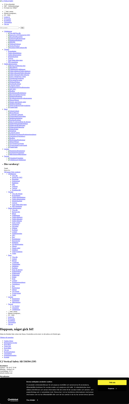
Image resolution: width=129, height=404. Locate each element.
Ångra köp (7, 346)
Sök (22, 28)
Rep (13, 237)
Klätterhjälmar (16, 271)
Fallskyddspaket (17, 219)
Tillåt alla (112, 382)
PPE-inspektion (13, 62)
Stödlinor (15, 250)
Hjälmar (14, 228)
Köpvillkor (7, 344)
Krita (13, 279)
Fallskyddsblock (17, 217)
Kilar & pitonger (17, 270)
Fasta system (16, 223)
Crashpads (15, 262)
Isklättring (15, 266)
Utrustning (15, 308)
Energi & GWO (17, 177)
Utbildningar (8, 31)
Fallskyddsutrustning (14, 55)
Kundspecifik (16, 190)
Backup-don (16, 212)
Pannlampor (16, 299)
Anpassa (111, 388)
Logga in (7, 17)
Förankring (15, 224)
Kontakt (6, 357)
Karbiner (15, 230)
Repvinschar (16, 241)
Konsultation (12, 51)
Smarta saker (16, 248)
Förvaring (15, 226)
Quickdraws (16, 284)
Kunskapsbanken (9, 352)
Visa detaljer (30, 400)
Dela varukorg (15, 172)
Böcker (14, 261)
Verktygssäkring (17, 251)
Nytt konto (7, 19)
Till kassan (7, 172)
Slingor (14, 246)
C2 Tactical (15, 306)
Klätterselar (15, 275)
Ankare (14, 259)
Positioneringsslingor (18, 282)
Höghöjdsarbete (13, 57)
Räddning (15, 183)
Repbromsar (16, 288)
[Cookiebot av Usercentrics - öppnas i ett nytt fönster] (13, 400)
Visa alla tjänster (17, 194)
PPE (13, 185)
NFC (13, 235)
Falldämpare (16, 215)
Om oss (6, 24)
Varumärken (8, 22)
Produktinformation (10, 355)
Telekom (15, 186)
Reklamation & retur (10, 343)
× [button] (19, 28)
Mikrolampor (16, 302)
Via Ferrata (15, 291)
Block (14, 213)
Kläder (14, 277)
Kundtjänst (7, 20)
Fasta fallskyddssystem (15, 60)
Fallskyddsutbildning (14, 53)
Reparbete (15, 179)
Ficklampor (15, 300)
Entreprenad (16, 181)
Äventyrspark (16, 293)
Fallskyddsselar (17, 221)
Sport (5, 109)
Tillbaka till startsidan (7, 337)
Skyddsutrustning (17, 244)
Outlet (14, 253)
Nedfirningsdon (17, 233)
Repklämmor (16, 239)
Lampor (6, 149)
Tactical (10, 58)
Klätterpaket (16, 273)
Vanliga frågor (8, 341)
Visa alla (15, 175)
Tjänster (6, 49)
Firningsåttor (16, 264)
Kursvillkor (7, 348)
